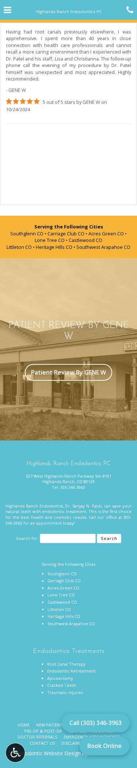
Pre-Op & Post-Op (43, 731)
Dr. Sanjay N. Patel (83, 506)
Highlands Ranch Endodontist (34, 506)
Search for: (27, 538)
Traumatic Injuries (65, 692)
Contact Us (42, 743)
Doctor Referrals (37, 737)
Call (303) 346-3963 (95, 723)
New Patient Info (54, 725)
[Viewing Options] (15, 753)
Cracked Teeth (61, 685)
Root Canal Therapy (66, 664)
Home (24, 725)
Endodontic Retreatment (71, 671)
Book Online (104, 746)
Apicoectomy (60, 678)
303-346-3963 (72, 487)
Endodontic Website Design (48, 753)
